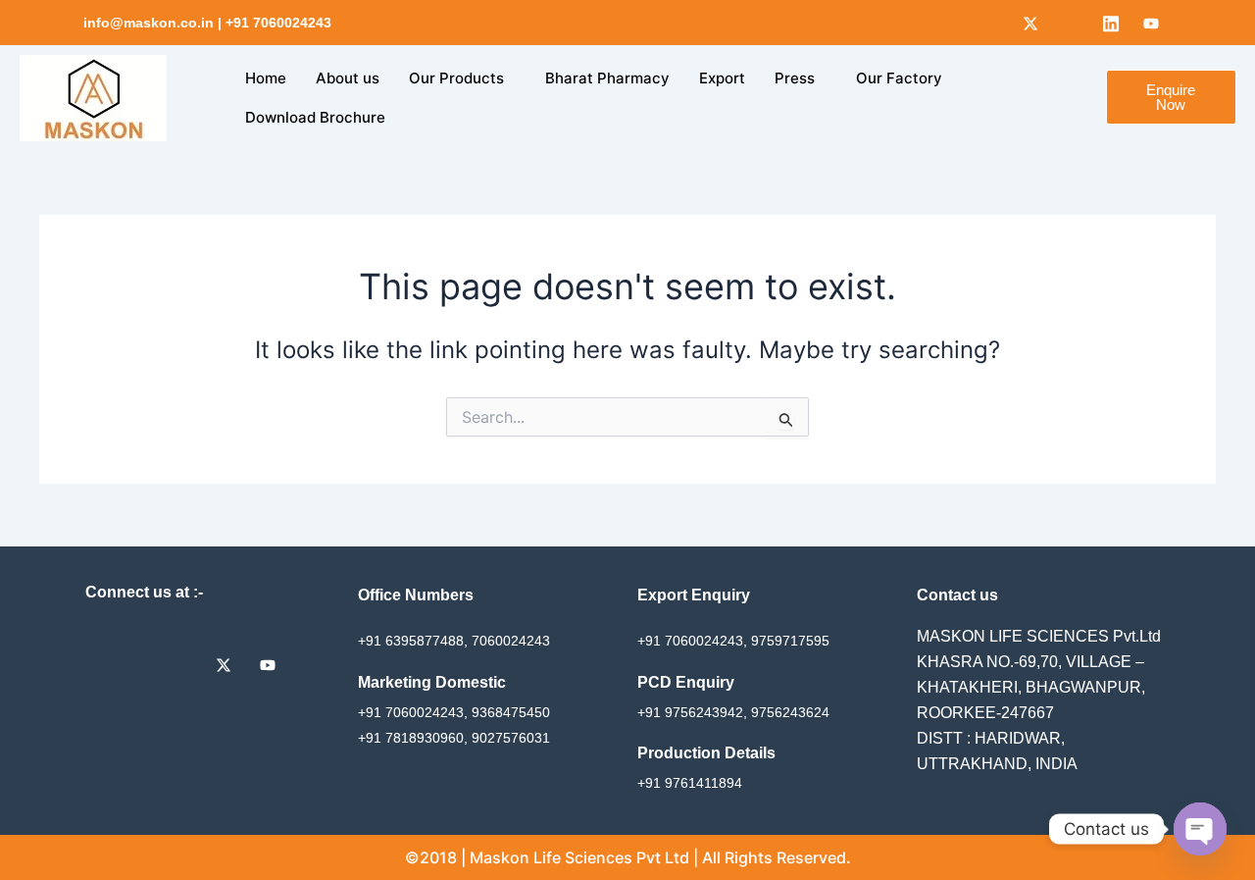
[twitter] (230, 664)
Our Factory (899, 78)
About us (347, 78)
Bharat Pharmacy (607, 78)
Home (265, 78)
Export (722, 78)
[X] (1030, 22)
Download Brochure (315, 117)
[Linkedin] (1111, 22)
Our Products (456, 78)
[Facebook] (990, 22)
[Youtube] (1151, 22)
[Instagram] (1070, 22)
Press (795, 78)
